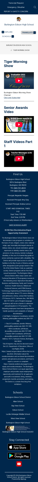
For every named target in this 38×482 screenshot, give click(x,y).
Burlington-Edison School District (18, 397)
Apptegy (23, 479)
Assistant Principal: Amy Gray (18, 200)
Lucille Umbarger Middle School (18, 414)
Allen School (18, 401)
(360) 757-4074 (20, 188)
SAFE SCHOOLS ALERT (18, 225)
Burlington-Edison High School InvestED (17, 432)
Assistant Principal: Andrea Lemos (18, 204)
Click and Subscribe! (12, 98)
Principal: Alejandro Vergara (18, 195)
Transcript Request (16, 3)
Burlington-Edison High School (19, 45)
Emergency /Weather (16, 7)
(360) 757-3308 (19, 191)
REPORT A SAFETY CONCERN (16, 11)
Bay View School (18, 406)
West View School (18, 418)
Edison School (17, 410)
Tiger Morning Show (21, 50)
